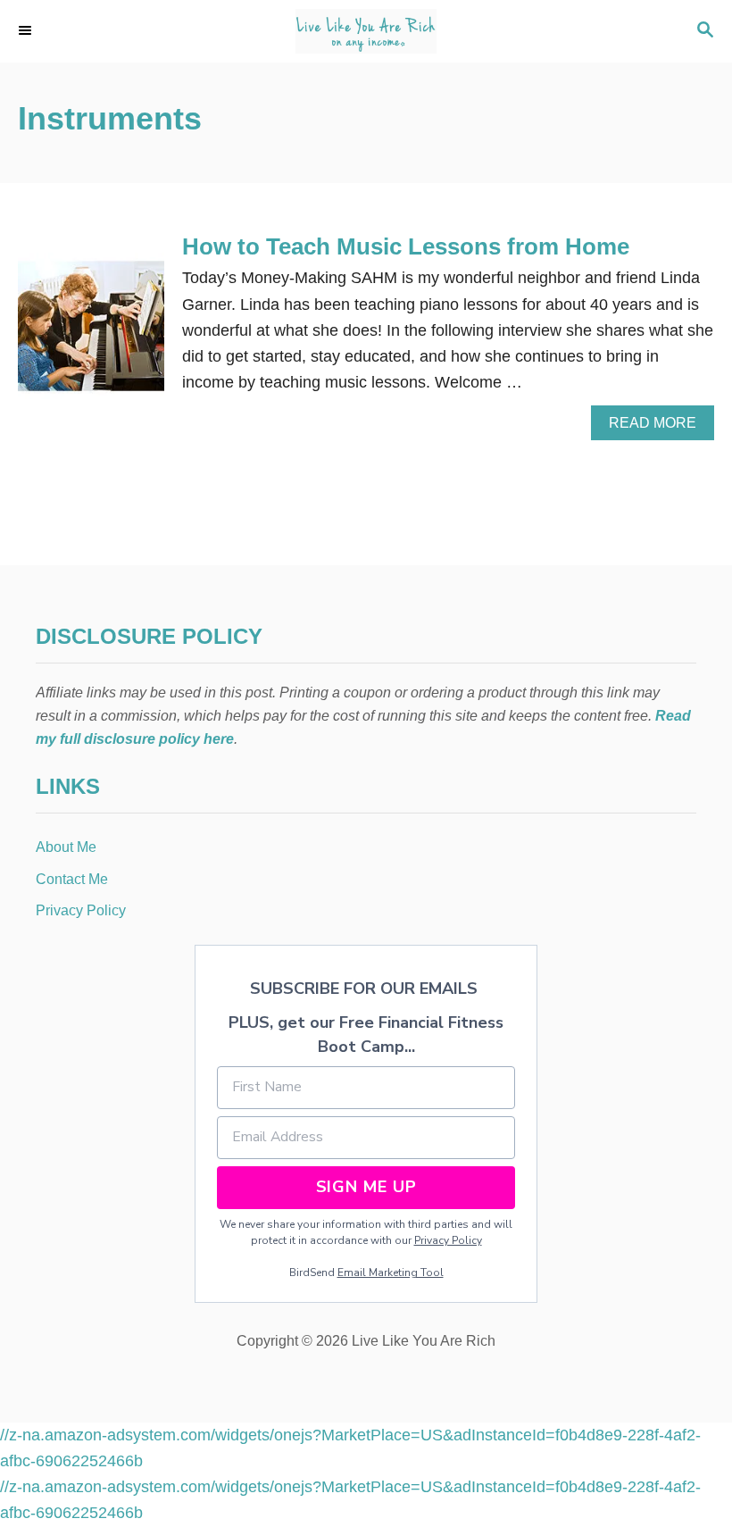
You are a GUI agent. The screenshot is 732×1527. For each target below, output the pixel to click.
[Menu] (27, 31)
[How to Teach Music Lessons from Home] (91, 334)
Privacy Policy (448, 1240)
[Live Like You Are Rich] (366, 31)
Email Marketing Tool (390, 1272)
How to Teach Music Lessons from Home (405, 246)
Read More (659, 427)
